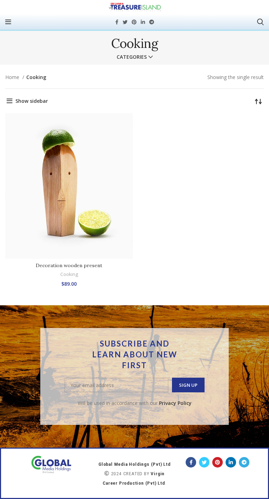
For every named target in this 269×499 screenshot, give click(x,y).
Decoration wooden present (69, 265)
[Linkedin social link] (143, 22)
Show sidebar (31, 101)
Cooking (69, 274)
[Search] (260, 22)
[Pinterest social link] (134, 22)
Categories (132, 57)
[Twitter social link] (125, 22)
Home (13, 77)
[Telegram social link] (151, 22)
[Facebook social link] (116, 22)
